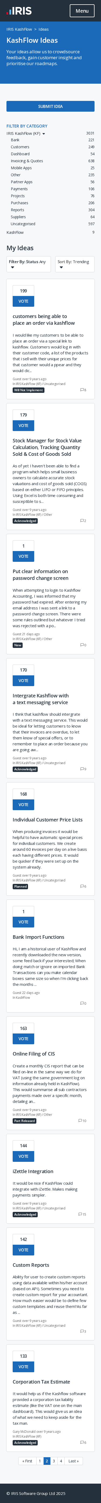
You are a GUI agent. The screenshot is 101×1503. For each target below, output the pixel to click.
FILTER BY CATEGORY (26, 126)
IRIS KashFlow (19, 29)
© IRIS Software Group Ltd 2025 (35, 1493)
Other (48, 514)
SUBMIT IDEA (50, 106)
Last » (73, 1460)
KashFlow (23, 997)
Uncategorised (54, 384)
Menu (82, 11)
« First (27, 1460)
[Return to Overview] (19, 10)
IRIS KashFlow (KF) (28, 384)
